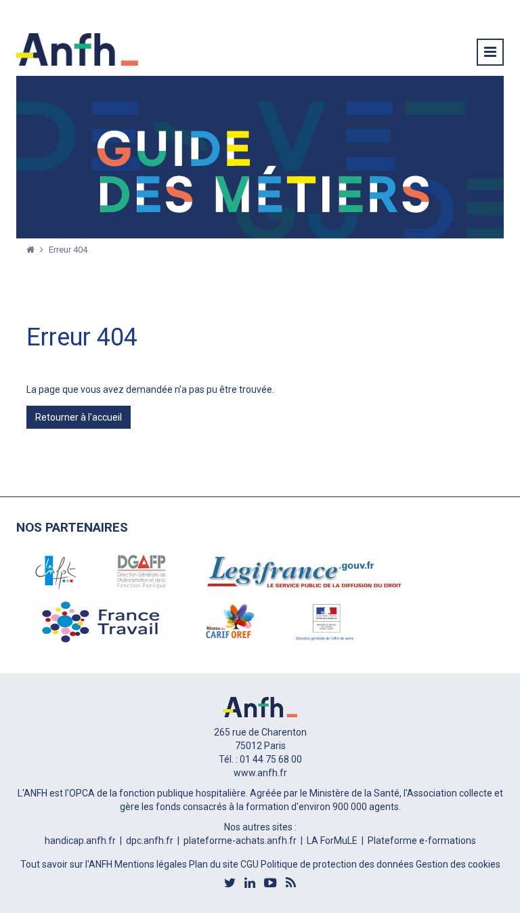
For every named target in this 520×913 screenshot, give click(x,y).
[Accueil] (31, 250)
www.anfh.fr (260, 772)
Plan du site (214, 864)
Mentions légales (151, 864)
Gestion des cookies (458, 864)
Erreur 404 (68, 250)
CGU (250, 864)
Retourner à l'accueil (78, 417)
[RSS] (291, 882)
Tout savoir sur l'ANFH (67, 864)
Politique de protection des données (338, 864)
